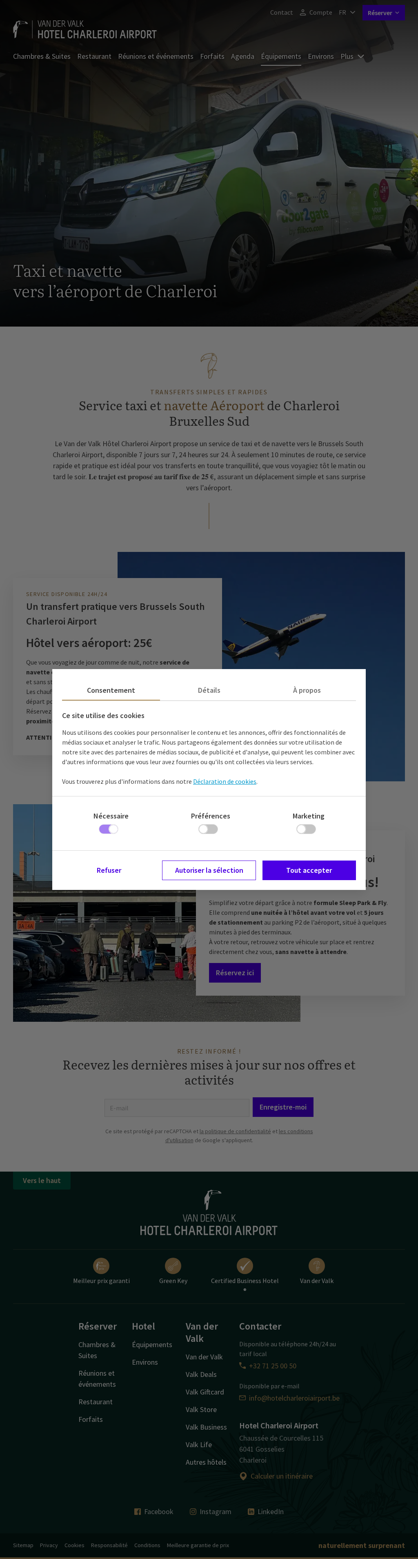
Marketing (309, 816)
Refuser (109, 870)
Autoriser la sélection (209, 870)
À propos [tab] (307, 690)
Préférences (210, 816)
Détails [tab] (209, 690)
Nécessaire (111, 816)
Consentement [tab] (111, 690)
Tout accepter (309, 870)
